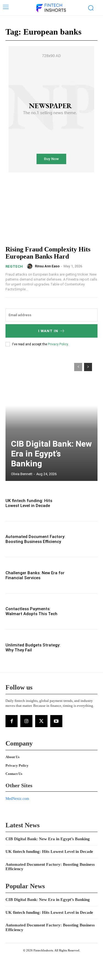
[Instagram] (26, 721)
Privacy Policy (58, 344)
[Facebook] (11, 721)
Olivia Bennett (21, 474)
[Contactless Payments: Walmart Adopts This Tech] (84, 611)
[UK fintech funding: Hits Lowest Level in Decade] (84, 503)
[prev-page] (78, 367)
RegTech (14, 266)
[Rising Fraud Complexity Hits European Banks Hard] (51, 212)
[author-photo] (30, 266)
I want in (48, 331)
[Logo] (51, 8)
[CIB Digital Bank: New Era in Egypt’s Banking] (51, 419)
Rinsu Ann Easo (47, 266)
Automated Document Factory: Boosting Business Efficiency (35, 539)
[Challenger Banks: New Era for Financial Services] (84, 575)
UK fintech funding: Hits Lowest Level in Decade (28, 503)
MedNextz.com (17, 799)
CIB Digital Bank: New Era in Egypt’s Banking (51, 453)
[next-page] (88, 367)
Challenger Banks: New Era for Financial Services (35, 575)
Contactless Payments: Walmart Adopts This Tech (31, 611)
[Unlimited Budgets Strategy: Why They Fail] (84, 647)
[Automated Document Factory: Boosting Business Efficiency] (84, 539)
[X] (41, 721)
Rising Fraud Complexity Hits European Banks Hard (47, 253)
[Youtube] (56, 721)
